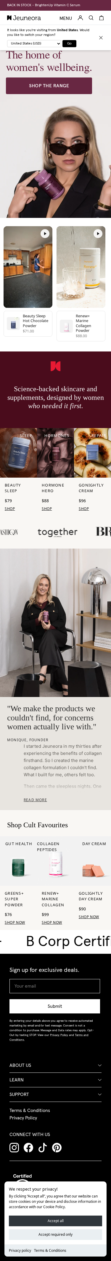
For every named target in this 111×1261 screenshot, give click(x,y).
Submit (55, 1006)
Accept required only (55, 1234)
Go (69, 43)
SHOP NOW (15, 922)
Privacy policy (20, 1250)
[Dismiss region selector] (101, 38)
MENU (65, 18)
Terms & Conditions (50, 1250)
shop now (52, 922)
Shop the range (49, 85)
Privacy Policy (23, 1118)
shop (10, 508)
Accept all (56, 1220)
